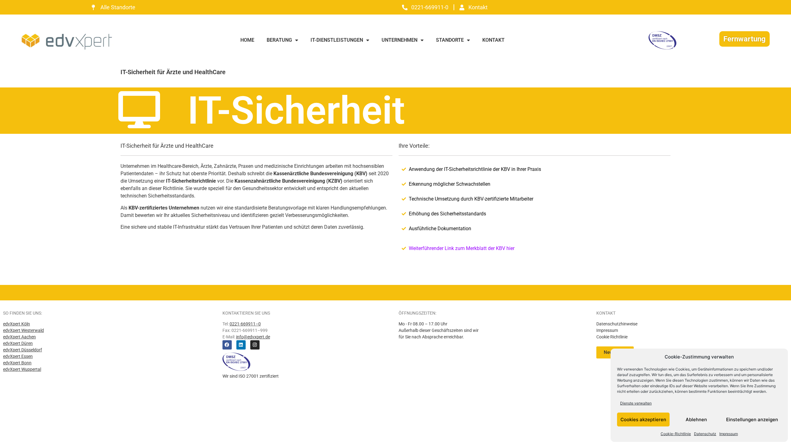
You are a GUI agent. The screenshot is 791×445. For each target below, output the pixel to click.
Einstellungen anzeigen (752, 419)
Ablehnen (696, 419)
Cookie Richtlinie (612, 336)
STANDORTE (450, 40)
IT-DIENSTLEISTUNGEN (337, 40)
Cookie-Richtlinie (676, 433)
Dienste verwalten (636, 403)
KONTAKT (493, 40)
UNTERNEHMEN (399, 40)
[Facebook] (227, 345)
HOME (247, 40)
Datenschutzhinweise (616, 323)
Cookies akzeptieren (643, 419)
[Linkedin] (241, 345)
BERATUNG (279, 40)
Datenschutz (705, 433)
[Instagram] (255, 345)
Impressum (728, 433)
